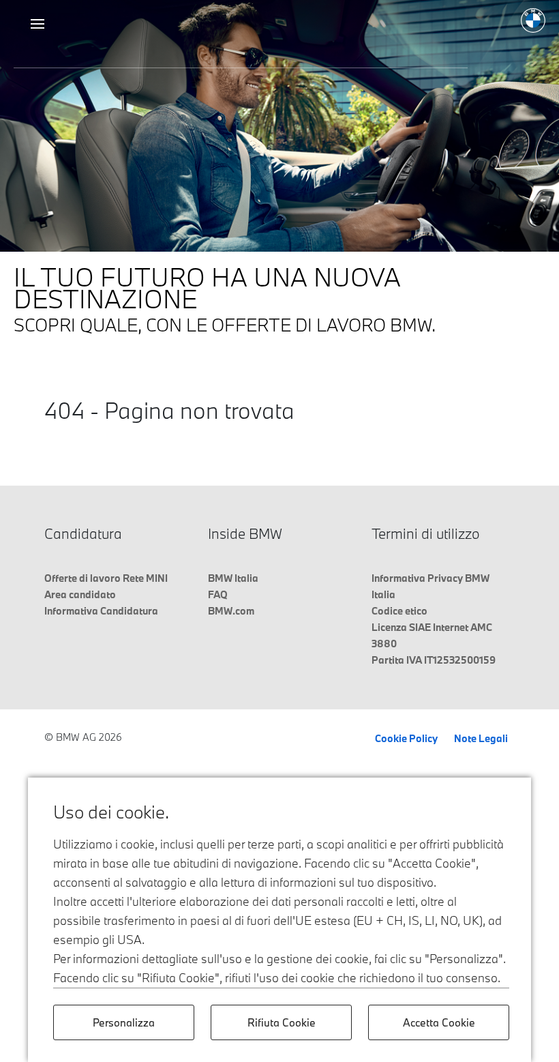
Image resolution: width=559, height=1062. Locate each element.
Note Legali (481, 738)
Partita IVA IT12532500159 (434, 659)
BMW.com (231, 610)
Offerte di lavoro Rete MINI (106, 578)
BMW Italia (233, 578)
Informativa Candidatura (101, 610)
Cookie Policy (406, 738)
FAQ (218, 594)
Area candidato (80, 594)
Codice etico (399, 610)
